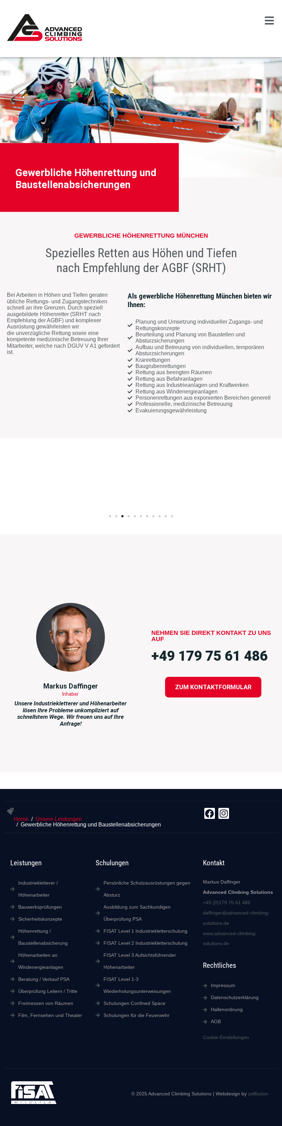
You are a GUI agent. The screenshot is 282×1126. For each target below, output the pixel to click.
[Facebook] (209, 813)
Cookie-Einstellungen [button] (226, 1037)
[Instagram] (223, 813)
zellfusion (258, 1093)
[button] (269, 21)
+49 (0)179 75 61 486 (226, 902)
